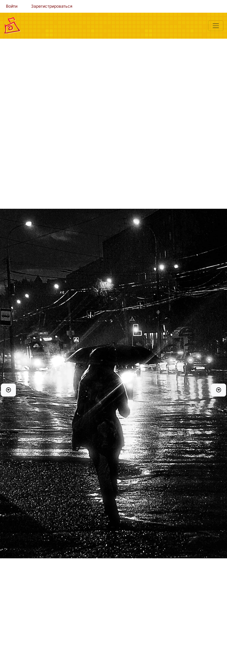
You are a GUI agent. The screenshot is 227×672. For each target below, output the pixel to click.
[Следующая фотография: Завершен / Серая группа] (218, 390)
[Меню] (215, 25)
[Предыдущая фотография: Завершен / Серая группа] (8, 390)
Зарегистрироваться (51, 6)
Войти (11, 6)
